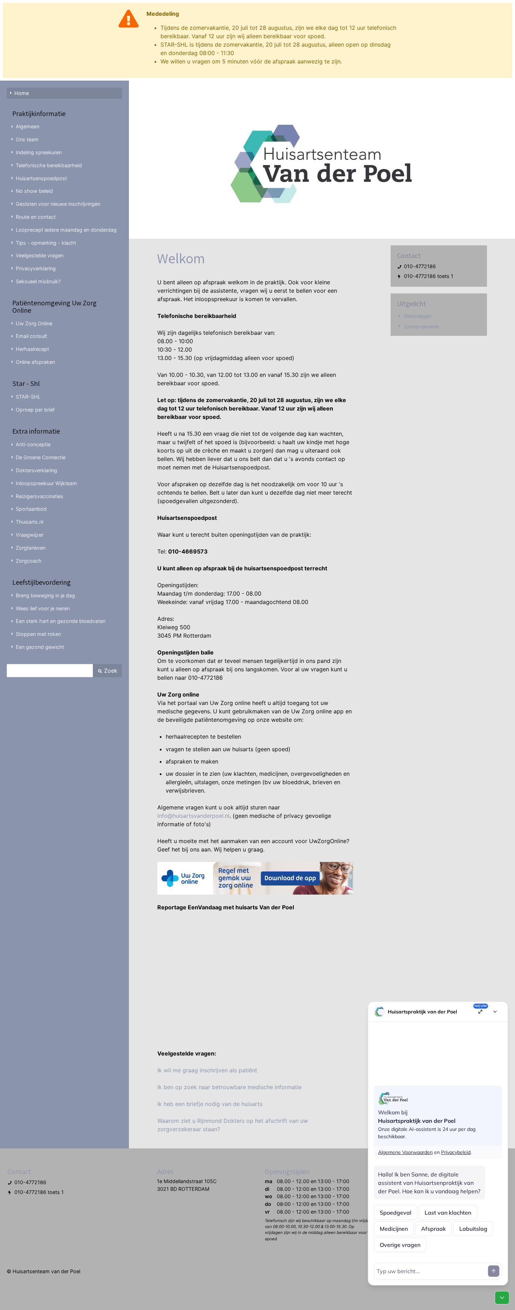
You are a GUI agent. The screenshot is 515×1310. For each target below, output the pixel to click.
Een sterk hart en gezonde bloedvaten (60, 621)
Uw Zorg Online (34, 323)
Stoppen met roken (38, 634)
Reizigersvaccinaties (39, 496)
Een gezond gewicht (40, 647)
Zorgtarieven (31, 548)
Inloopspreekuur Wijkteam (46, 483)
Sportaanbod (31, 509)
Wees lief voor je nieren (43, 608)
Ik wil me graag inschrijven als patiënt (207, 1070)
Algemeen (27, 126)
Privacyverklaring (36, 268)
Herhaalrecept (32, 349)
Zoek (109, 670)
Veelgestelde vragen (39, 255)
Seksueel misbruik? (38, 281)
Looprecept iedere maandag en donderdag (66, 230)
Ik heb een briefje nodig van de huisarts (209, 1103)
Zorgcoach (29, 561)
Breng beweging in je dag (45, 595)
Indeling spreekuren (39, 152)
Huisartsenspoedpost (41, 178)
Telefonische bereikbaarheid (49, 165)
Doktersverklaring (36, 470)
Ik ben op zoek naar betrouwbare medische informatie (229, 1087)
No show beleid (34, 191)
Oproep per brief (35, 410)
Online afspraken (35, 362)
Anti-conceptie (33, 444)
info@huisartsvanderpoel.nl (193, 815)
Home (21, 93)
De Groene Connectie (41, 457)
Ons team (27, 139)
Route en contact (36, 217)
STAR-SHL (28, 397)
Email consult (31, 336)
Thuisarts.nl (29, 522)
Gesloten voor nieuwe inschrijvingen (58, 204)
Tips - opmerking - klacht (46, 243)
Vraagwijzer (29, 535)
